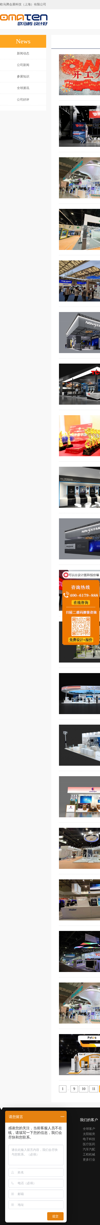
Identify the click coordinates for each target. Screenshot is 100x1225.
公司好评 (23, 99)
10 (83, 1089)
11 (93, 1089)
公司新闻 (23, 65)
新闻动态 (23, 53)
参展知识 (23, 76)
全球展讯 (23, 88)
